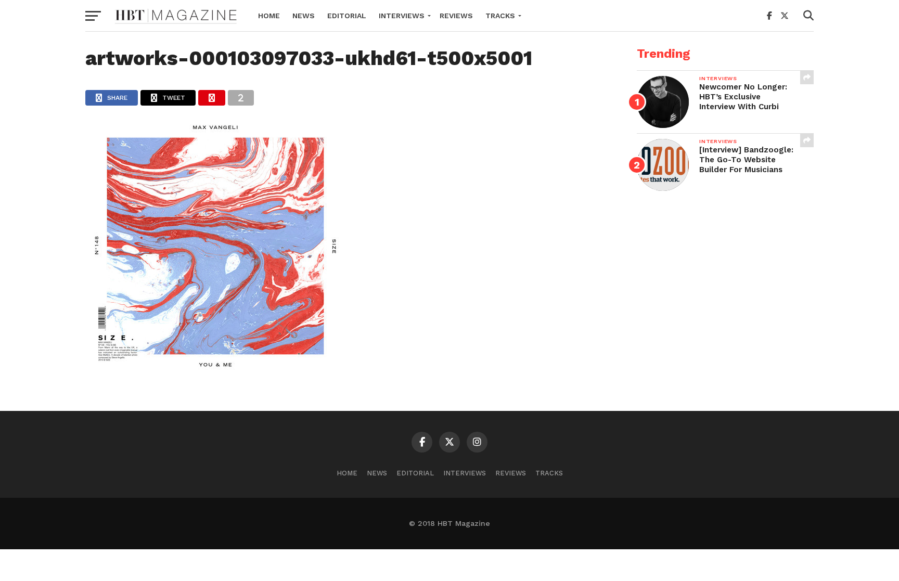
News (303, 15)
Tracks (500, 15)
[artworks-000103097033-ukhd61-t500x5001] (215, 373)
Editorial (346, 15)
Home (269, 15)
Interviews (402, 15)
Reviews (456, 15)
